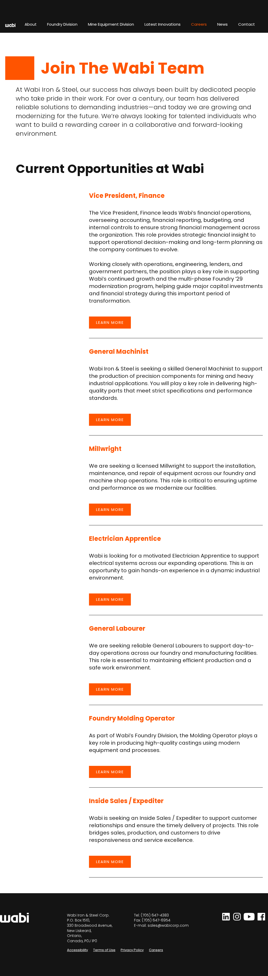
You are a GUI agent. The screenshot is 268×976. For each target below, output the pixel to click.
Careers (156, 949)
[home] (7, 25)
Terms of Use (104, 949)
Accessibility (77, 949)
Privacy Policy (132, 949)
